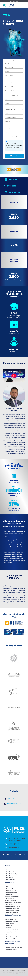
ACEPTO (14, 145)
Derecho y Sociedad (11, 890)
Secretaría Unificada (11, 919)
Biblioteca (9, 925)
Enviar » (14, 156)
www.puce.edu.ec (14, 847)
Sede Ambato (10, 870)
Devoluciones (10, 935)
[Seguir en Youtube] (20, 855)
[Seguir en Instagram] (8, 855)
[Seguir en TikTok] (12, 855)
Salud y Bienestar (11, 900)
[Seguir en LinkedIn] (24, 855)
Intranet (8, 927)
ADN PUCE (9, 933)
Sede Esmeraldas (11, 872)
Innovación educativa (12, 921)
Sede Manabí (9, 877)
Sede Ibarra (9, 875)
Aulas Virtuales (10, 923)
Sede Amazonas (10, 879)
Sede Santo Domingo (12, 873)
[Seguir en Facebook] (4, 855)
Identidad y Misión (11, 939)
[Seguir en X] (15, 855)
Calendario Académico (12, 929)
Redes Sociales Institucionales (14, 937)
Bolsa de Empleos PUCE (12, 931)
